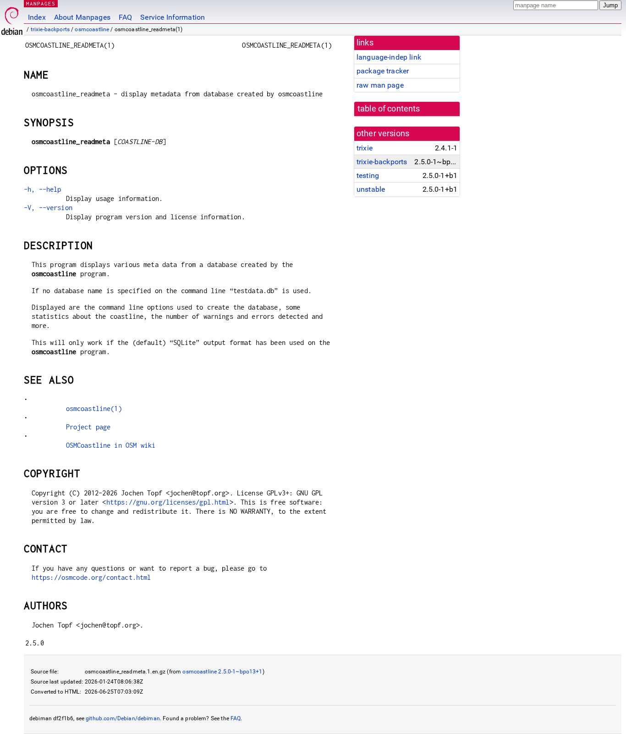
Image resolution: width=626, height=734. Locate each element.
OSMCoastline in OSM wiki (111, 445)
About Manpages (82, 17)
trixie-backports (50, 29)
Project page (88, 427)
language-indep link (389, 57)
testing (368, 175)
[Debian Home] (11, 18)
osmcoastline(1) (94, 408)
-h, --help (42, 189)
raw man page (380, 85)
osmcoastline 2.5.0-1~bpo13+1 (222, 671)
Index (37, 17)
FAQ (125, 17)
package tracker (383, 71)
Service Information (172, 17)
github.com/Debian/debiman (123, 718)
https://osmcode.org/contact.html (91, 577)
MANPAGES (40, 3)
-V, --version (48, 207)
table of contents (388, 108)
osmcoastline (92, 29)
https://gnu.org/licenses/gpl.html (168, 502)
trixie (365, 148)
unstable (371, 189)
